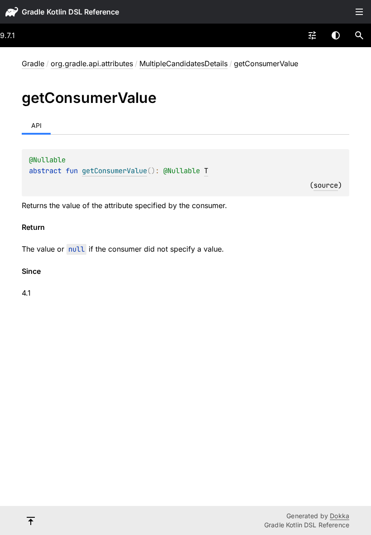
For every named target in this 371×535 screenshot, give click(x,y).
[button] (359, 35)
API (36, 125)
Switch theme (335, 35)
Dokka (339, 516)
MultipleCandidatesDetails (183, 63)
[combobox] (312, 35)
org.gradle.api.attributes (92, 63)
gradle (33, 11)
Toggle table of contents (359, 12)
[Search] (359, 35)
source (326, 185)
